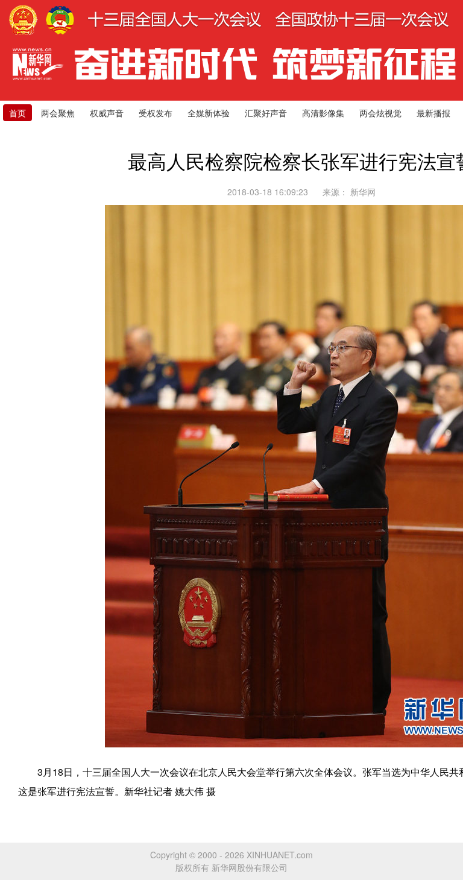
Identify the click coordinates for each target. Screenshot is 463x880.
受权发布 (155, 113)
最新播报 (433, 113)
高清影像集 (323, 113)
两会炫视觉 (380, 113)
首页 (17, 113)
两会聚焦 (58, 113)
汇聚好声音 (266, 113)
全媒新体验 (208, 113)
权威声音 (107, 113)
